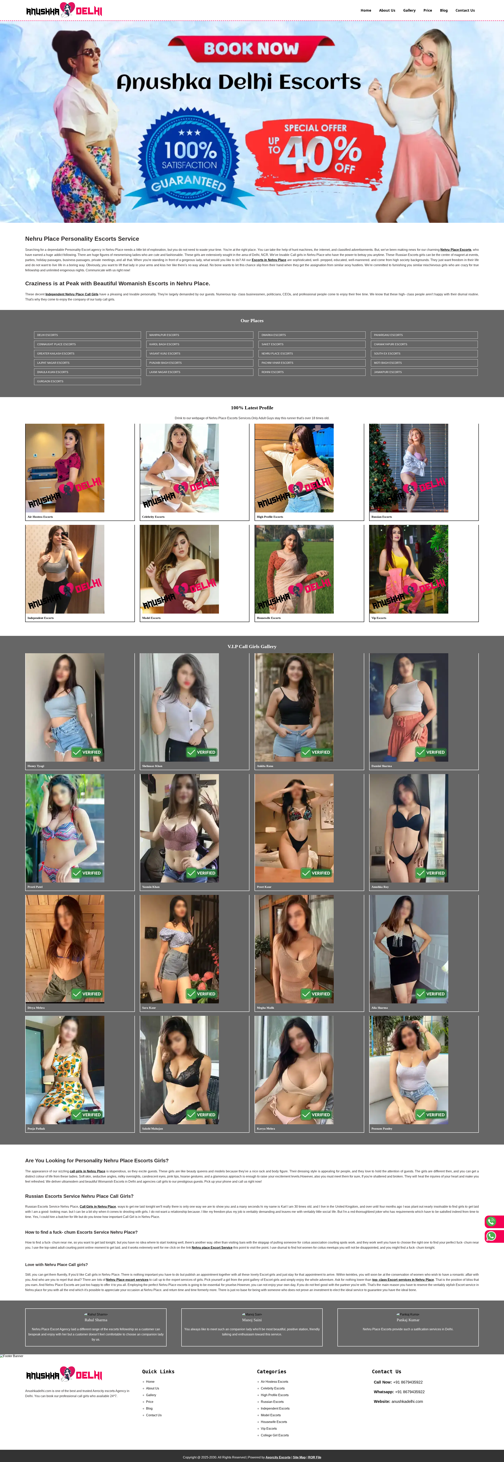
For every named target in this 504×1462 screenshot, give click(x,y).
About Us (387, 10)
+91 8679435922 (398, 1382)
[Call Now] (494, 1222)
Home (366, 10)
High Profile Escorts (275, 1395)
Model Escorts (271, 1415)
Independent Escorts (275, 1408)
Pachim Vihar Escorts (277, 362)
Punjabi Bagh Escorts (165, 362)
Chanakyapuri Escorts (390, 344)
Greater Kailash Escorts (55, 353)
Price (427, 10)
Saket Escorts (273, 344)
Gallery (409, 10)
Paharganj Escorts (388, 335)
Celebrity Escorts (273, 1388)
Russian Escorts (272, 1401)
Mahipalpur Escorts (164, 335)
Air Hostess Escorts (274, 1381)
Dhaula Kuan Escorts (52, 372)
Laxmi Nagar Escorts (164, 372)
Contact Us (465, 10)
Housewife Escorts (274, 1422)
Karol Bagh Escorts (164, 344)
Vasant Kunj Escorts (164, 353)
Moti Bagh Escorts (388, 362)
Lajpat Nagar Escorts (53, 362)
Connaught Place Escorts (56, 344)
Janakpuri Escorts (388, 372)
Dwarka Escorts (274, 335)
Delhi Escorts (47, 335)
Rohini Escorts (273, 372)
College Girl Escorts (275, 1435)
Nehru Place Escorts (277, 353)
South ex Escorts (387, 353)
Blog (444, 10)
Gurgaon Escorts (50, 381)
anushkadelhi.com (398, 1401)
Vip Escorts (269, 1428)
